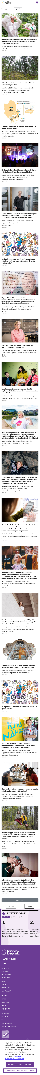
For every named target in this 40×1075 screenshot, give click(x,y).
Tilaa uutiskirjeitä (7, 1023)
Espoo (4, 999)
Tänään (6, 917)
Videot (4, 984)
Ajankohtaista (6, 968)
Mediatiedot (5, 1017)
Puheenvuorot (6, 975)
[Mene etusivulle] (10, 953)
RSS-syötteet (6, 987)
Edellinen (11, 906)
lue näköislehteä (9, 1027)
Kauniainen (5, 1002)
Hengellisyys (6, 978)
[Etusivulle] (7, 2)
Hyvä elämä (5, 971)
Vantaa (4, 1005)
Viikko (15, 917)
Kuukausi (23, 917)
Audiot (4, 981)
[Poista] (20, 8)
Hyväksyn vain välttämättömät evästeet (20, 1070)
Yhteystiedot (6, 1013)
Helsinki (4, 996)
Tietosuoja (5, 1020)
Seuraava (29, 906)
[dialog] (20, 1057)
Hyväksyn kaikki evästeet (20, 1065)
